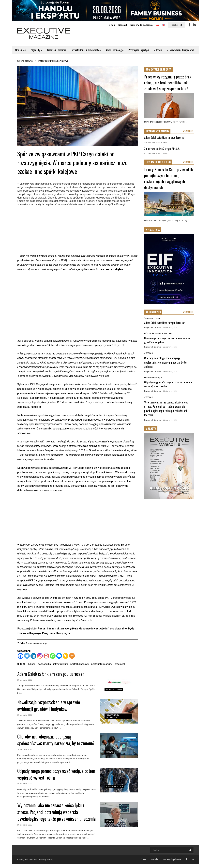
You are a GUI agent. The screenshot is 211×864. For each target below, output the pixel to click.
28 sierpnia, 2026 (24, 680)
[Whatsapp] (53, 656)
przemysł (120, 664)
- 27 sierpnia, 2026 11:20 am (156, 153)
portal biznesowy (79, 664)
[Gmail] (46, 656)
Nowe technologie (114, 787)
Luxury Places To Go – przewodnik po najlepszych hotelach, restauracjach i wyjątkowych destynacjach (168, 178)
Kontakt (122, 25)
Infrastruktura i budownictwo (158, 333)
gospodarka (44, 664)
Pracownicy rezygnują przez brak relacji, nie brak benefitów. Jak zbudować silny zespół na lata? (167, 82)
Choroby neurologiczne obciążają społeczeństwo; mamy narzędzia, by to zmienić (55, 740)
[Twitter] (27, 656)
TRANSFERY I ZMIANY (157, 131)
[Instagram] (40, 656)
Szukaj (175, 25)
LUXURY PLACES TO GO (158, 162)
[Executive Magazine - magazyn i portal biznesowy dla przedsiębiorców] (44, 35)
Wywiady (36, 50)
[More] (72, 656)
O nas (112, 25)
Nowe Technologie (114, 50)
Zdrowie (158, 50)
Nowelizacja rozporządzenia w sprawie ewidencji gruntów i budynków (48, 705)
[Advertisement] (77, 231)
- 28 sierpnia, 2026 (169, 327)
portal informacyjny (101, 664)
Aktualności (20, 50)
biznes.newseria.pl (36, 643)
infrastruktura (60, 664)
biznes (31, 664)
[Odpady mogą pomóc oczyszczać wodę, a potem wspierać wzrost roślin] (119, 780)
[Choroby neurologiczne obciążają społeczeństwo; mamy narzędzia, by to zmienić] (119, 745)
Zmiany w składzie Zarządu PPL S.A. (162, 149)
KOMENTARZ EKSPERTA (158, 69)
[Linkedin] (194, 25)
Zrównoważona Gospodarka (180, 50)
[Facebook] (189, 25)
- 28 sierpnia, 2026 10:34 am (156, 142)
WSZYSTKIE (188, 131)
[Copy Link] (65, 656)
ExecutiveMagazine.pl (44, 859)
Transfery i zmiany (114, 689)
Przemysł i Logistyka (138, 50)
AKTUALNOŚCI (153, 312)
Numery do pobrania (141, 25)
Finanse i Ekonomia (56, 50)
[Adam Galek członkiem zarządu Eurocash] (119, 683)
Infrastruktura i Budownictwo (86, 50)
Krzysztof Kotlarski (152, 327)
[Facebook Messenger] (59, 656)
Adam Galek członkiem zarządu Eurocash (50, 673)
